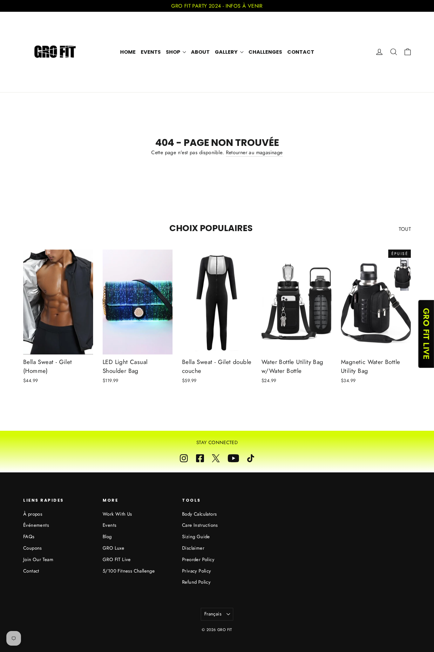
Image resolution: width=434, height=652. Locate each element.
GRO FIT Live (117, 559)
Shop (173, 52)
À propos (32, 514)
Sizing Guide (196, 536)
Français (212, 613)
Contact (300, 52)
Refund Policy (196, 582)
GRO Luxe (113, 548)
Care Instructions (200, 525)
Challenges (265, 52)
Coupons (32, 548)
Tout (405, 229)
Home (128, 52)
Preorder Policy (198, 559)
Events (151, 52)
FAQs (29, 536)
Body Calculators (199, 514)
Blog (107, 536)
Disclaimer (193, 548)
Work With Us (117, 514)
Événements (36, 525)
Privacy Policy (196, 570)
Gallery (227, 52)
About (200, 52)
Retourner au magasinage (254, 152)
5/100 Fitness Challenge (129, 570)
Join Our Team (38, 559)
